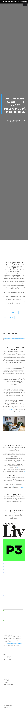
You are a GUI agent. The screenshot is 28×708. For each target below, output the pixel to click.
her (17, 467)
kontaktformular (19, 483)
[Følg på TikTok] (19, 246)
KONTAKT (14, 312)
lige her (20, 461)
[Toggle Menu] (25, 4)
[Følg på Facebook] (11, 246)
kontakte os (9, 409)
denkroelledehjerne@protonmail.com (12, 486)
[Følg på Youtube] (24, 246)
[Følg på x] (16, 246)
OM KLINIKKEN (8, 317)
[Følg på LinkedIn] (22, 246)
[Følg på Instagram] (14, 246)
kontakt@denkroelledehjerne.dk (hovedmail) (13, 643)
